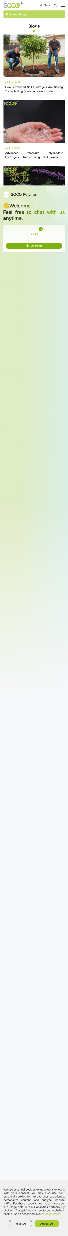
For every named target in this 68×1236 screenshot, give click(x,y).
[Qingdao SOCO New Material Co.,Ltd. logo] (13, 5)
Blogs (22, 14)
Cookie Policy (52, 1214)
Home (12, 14)
